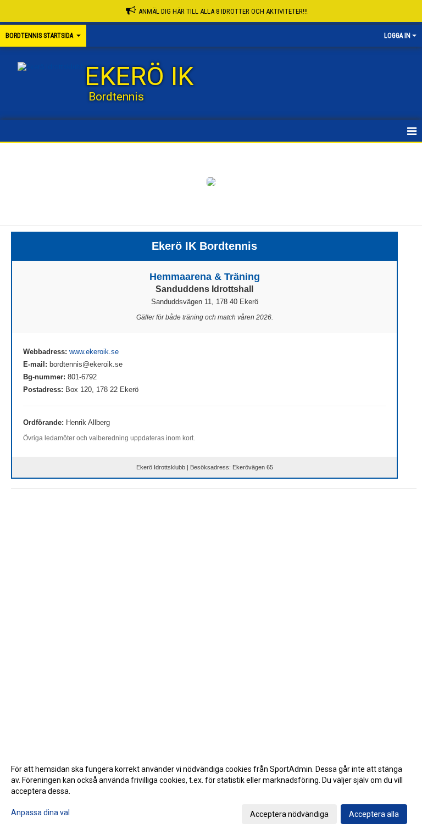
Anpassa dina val (40, 812)
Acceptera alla (374, 814)
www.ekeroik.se (94, 352)
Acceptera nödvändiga (289, 814)
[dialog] (211, 791)
